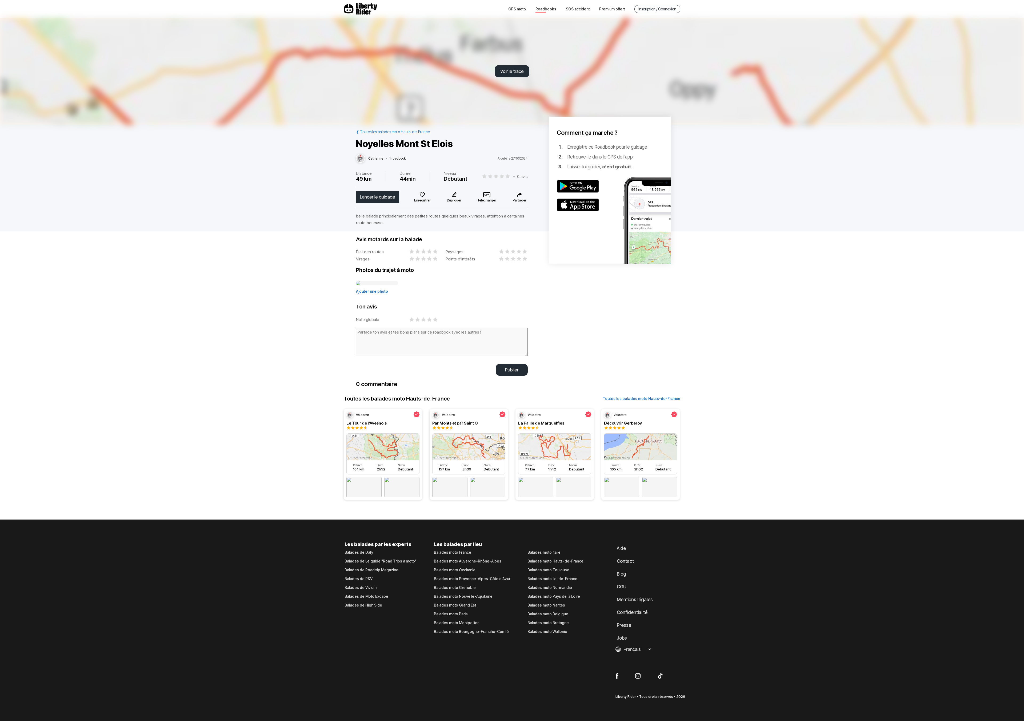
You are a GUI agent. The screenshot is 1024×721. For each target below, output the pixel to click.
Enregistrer (422, 200)
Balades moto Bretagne (548, 623)
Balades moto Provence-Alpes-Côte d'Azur (472, 579)
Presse (624, 625)
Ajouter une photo (372, 291)
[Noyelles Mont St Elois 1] (377, 283)
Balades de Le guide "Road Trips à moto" (381, 561)
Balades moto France (452, 552)
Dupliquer (454, 200)
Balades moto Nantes (546, 605)
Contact (625, 561)
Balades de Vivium (361, 587)
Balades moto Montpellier (456, 623)
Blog (621, 574)
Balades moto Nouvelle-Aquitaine (463, 596)
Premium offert (612, 9)
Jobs (622, 638)
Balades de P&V (359, 579)
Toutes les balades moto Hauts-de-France (641, 398)
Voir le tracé (512, 71)
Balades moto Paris (451, 614)
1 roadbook (397, 158)
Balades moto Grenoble (455, 587)
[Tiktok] (660, 676)
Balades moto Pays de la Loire (553, 596)
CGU (621, 586)
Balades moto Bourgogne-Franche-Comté (471, 631)
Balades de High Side (363, 605)
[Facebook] (616, 676)
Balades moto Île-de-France (552, 579)
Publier (511, 370)
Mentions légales (635, 599)
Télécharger (487, 200)
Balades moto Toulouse (548, 570)
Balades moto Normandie (549, 587)
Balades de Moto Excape (366, 596)
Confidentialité (632, 612)
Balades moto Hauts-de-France (555, 561)
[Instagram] (638, 676)
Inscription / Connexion (657, 9)
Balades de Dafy (359, 552)
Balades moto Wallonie (547, 631)
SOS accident (578, 9)
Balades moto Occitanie (454, 570)
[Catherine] (360, 158)
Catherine (375, 158)
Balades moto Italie (544, 552)
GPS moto (517, 9)
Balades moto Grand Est (455, 605)
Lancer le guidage (377, 197)
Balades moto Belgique (547, 614)
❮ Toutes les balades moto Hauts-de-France (393, 131)
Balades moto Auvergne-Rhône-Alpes (467, 561)
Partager (519, 200)
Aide (621, 548)
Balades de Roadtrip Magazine (371, 570)
